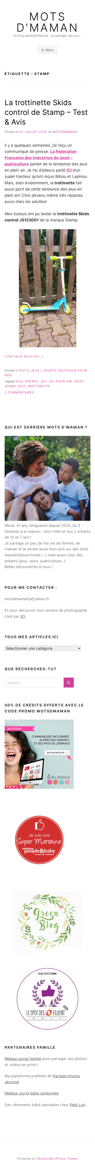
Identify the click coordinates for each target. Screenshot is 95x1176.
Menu (49, 50)
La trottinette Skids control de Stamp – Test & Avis (46, 112)
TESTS (24, 370)
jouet (79, 381)
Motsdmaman (65, 132)
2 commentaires (19, 392)
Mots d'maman (47, 22)
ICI (69, 170)
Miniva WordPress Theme (57, 1158)
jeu (43, 381)
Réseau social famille (23, 1058)
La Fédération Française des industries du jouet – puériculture (41, 157)
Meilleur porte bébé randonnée (32, 1093)
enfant (32, 381)
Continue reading (24, 356)
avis (19, 381)
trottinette (39, 386)
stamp (10, 386)
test (22, 386)
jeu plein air (60, 381)
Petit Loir (78, 1104)
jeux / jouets (43, 370)
